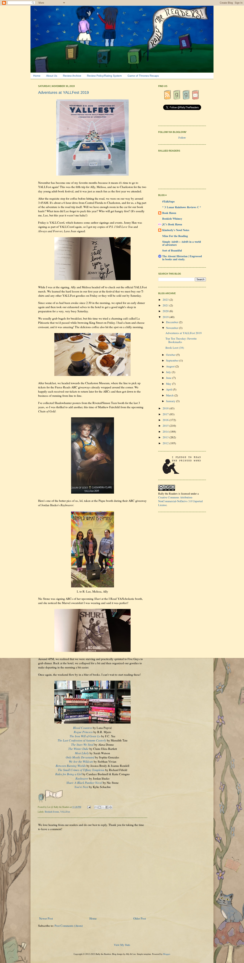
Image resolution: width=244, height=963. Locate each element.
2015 (166, 425)
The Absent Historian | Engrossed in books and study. (182, 257)
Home (36, 75)
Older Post (139, 918)
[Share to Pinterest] (110, 807)
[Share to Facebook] (107, 807)
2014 (166, 431)
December (172, 322)
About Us (51, 75)
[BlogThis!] (100, 807)
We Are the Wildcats (81, 761)
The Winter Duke (78, 749)
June (169, 378)
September (172, 360)
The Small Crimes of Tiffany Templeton (81, 770)
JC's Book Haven (172, 224)
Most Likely (82, 753)
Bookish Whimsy (172, 219)
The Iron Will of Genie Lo (85, 736)
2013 (166, 437)
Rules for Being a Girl (68, 774)
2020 (166, 311)
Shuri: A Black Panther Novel (84, 783)
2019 (166, 317)
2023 (166, 299)
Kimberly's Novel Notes (175, 230)
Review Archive (72, 75)
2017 (166, 414)
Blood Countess (82, 728)
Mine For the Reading (175, 236)
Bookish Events (52, 812)
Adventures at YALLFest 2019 (183, 333)
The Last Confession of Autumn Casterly (82, 740)
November (172, 328)
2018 (166, 408)
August (170, 366)
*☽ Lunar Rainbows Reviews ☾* (181, 207)
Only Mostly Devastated (80, 757)
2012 (166, 443)
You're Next (81, 787)
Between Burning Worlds (71, 766)
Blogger (166, 954)
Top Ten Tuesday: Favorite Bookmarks (181, 340)
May (169, 384)
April (169, 389)
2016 (166, 420)
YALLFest (65, 812)
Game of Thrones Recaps (143, 75)
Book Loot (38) (174, 347)
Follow (182, 137)
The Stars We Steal (82, 744)
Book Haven (169, 213)
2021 (166, 305)
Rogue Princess (83, 732)
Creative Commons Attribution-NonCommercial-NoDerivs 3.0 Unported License (180, 501)
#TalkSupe (168, 201)
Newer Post (46, 918)
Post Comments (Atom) (69, 926)
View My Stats (122, 945)
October (171, 355)
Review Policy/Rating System (104, 75)
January (171, 401)
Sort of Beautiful (172, 250)
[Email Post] (89, 807)
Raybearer (81, 778)
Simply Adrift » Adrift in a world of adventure (181, 243)
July (169, 372)
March (170, 395)
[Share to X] (103, 807)
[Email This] (96, 807)
